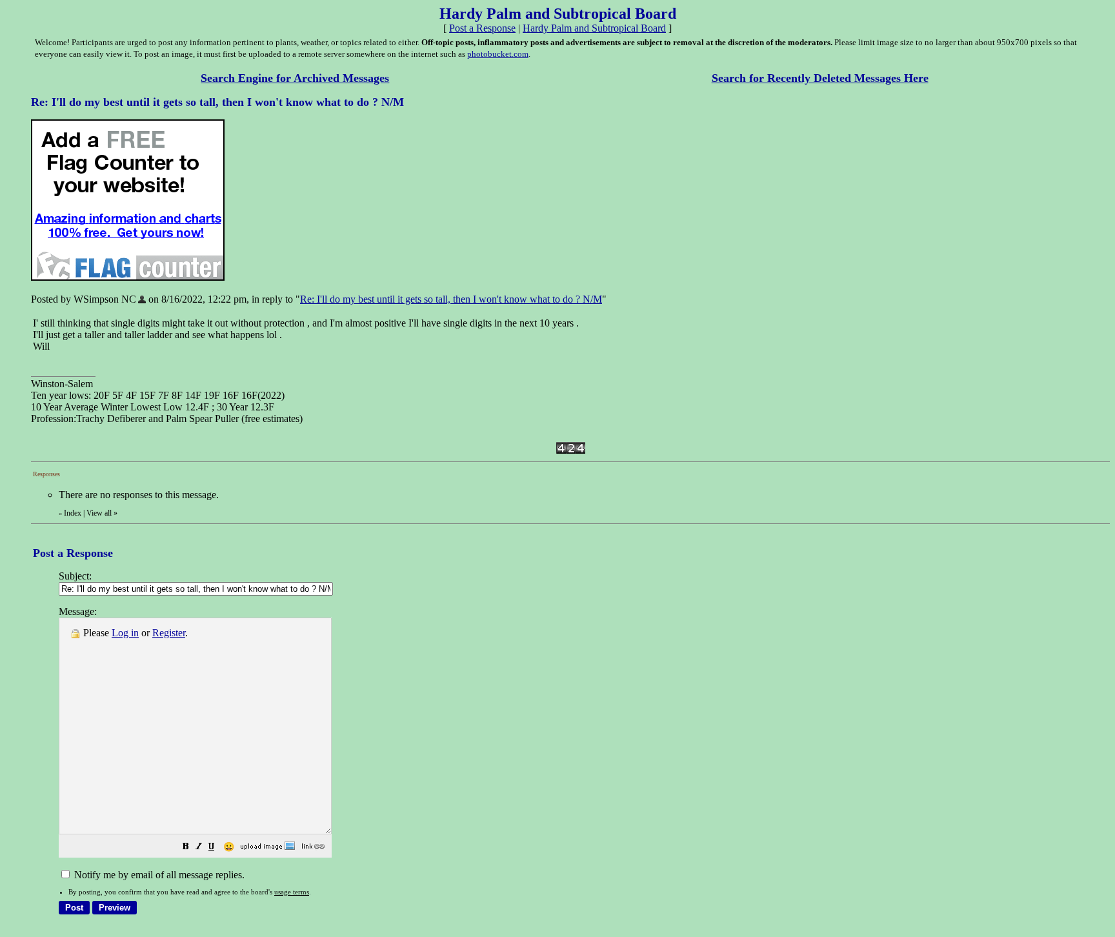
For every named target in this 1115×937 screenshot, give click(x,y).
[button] (186, 847)
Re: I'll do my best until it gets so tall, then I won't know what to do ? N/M (451, 299)
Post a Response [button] (482, 28)
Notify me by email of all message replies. (158, 874)
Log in (125, 632)
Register (168, 632)
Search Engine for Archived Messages (295, 78)
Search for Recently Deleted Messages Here (820, 78)
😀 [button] (228, 847)
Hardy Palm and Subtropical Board (594, 28)
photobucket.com (497, 54)
